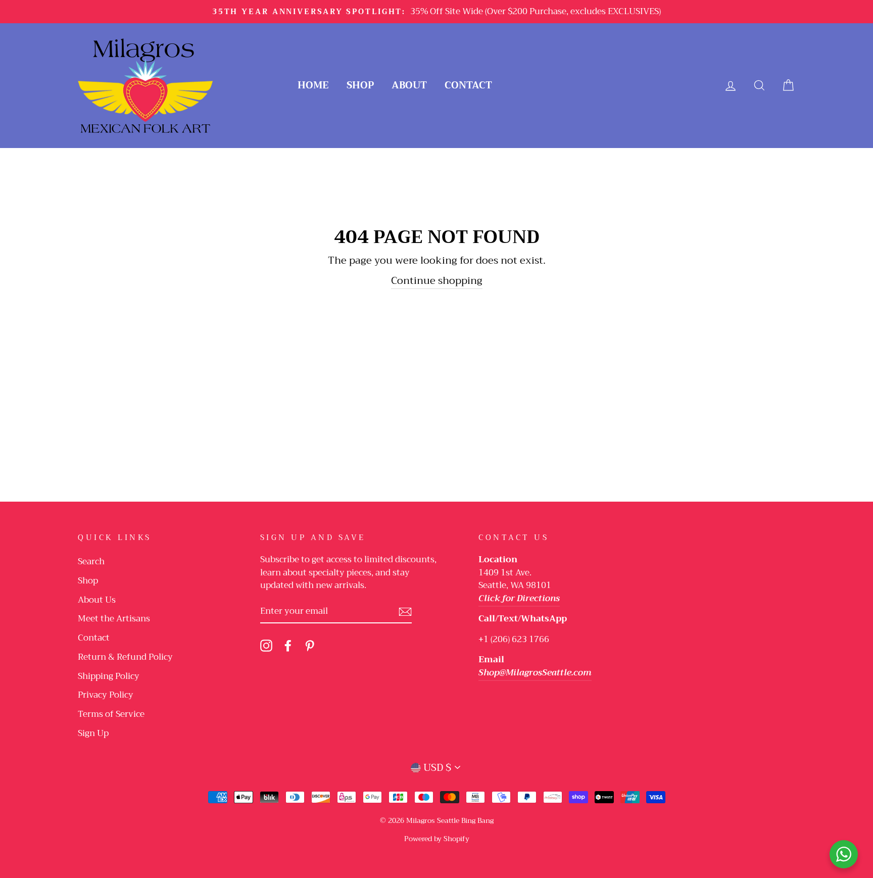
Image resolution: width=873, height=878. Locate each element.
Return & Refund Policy (125, 657)
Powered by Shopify (436, 839)
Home (313, 85)
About (409, 85)
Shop (360, 85)
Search (91, 561)
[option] (436, 11)
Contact (468, 85)
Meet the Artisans (114, 618)
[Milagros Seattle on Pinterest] (310, 645)
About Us (97, 600)
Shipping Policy (108, 676)
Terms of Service (111, 714)
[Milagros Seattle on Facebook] (288, 645)
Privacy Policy (105, 695)
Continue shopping (436, 281)
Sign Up (93, 733)
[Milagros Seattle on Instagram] (266, 645)
